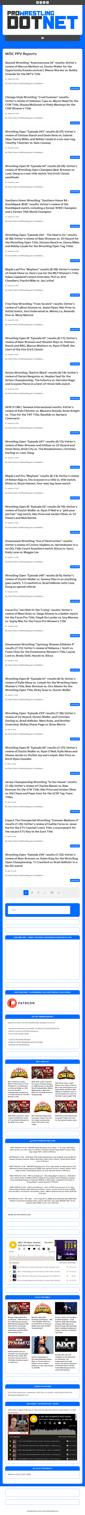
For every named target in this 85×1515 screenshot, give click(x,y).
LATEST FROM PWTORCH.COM (43, 1141)
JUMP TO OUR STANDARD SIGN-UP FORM (26, 1042)
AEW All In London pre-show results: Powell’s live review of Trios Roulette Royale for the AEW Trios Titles (18, 1119)
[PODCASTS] (47, 2)
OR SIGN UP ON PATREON (19, 1045)
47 (52, 892)
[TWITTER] (37, 2)
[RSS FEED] (44, 2)
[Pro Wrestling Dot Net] (42, 20)
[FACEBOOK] (40, 2)
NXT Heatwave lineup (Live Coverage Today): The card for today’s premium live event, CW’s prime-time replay (42, 1120)
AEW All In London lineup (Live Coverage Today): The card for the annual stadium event (66, 1118)
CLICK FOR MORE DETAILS (20, 1040)
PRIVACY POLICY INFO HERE (19, 1474)
